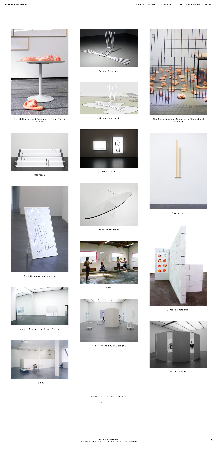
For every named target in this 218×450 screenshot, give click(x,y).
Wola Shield (109, 171)
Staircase (39, 175)
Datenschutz (114, 439)
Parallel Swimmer (109, 71)
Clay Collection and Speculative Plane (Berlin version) (40, 120)
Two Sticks (178, 213)
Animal (40, 382)
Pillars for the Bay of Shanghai (109, 345)
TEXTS (179, 4)
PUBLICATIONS (193, 4)
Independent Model (109, 229)
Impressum (103, 439)
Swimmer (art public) (109, 118)
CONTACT (208, 4)
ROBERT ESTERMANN (16, 4)
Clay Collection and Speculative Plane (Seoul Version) (178, 120)
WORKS (151, 4)
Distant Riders (178, 371)
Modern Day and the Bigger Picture (40, 329)
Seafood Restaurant (178, 309)
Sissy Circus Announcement (40, 276)
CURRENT (139, 4)
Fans (109, 287)
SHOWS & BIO (165, 4)
